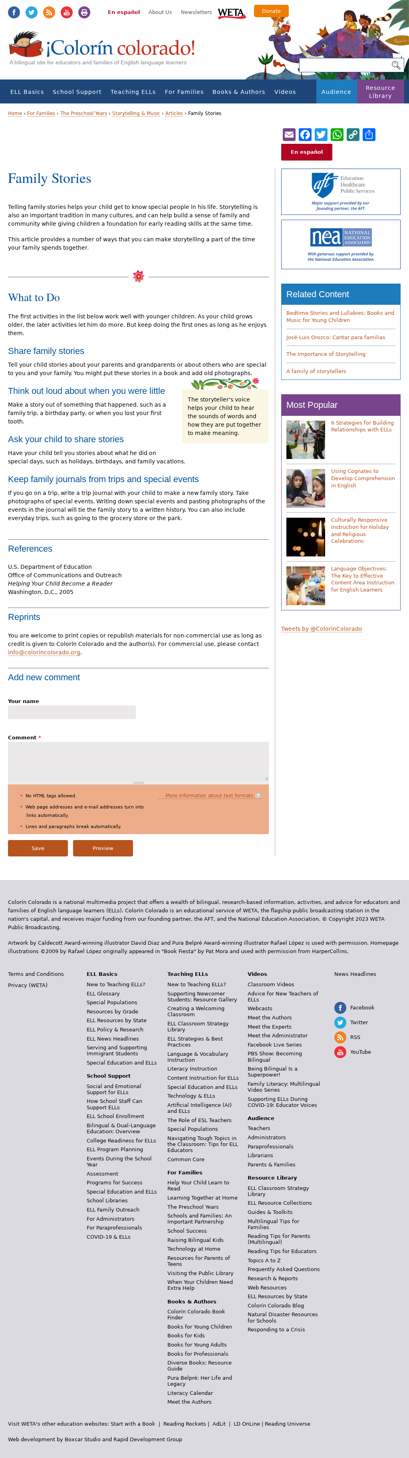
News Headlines (355, 974)
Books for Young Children (199, 1327)
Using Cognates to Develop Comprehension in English (363, 478)
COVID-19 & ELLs (109, 1237)
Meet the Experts (270, 1027)
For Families (184, 92)
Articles (174, 113)
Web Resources (267, 1288)
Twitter (32, 12)
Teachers (259, 1128)
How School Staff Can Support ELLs (114, 1104)
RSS (49, 12)
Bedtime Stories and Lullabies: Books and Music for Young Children (340, 316)
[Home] (106, 52)
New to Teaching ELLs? (116, 984)
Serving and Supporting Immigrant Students (117, 1051)
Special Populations (112, 1002)
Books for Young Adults (197, 1345)
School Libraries (107, 1201)
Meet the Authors (189, 1402)
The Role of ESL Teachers (199, 1120)
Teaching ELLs (133, 92)
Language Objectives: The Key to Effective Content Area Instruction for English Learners (362, 579)
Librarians (260, 1155)
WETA (232, 13)
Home (15, 113)
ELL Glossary (103, 994)
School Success (187, 1231)
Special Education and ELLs (122, 1063)
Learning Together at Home (202, 1198)
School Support (77, 92)
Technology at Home (193, 1249)
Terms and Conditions (36, 974)
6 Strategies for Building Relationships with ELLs (362, 426)
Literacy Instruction (192, 1069)
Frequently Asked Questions (284, 1269)
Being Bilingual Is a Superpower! (273, 1072)
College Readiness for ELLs (121, 1141)
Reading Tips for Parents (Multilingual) (279, 1239)
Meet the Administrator (278, 1036)
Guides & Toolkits (270, 1212)
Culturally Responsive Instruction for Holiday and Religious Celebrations (360, 530)
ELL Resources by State (117, 1020)
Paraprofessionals (271, 1147)
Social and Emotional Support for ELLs (114, 1089)
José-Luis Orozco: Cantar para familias (335, 337)
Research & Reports (273, 1278)
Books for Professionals (197, 1354)
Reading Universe (287, 1424)
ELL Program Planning (115, 1149)
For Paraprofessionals (114, 1228)
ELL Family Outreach (113, 1210)
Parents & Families (272, 1165)
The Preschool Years (83, 113)
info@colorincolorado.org (44, 652)
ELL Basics (27, 92)
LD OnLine (247, 1424)
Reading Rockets (184, 1424)
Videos (285, 92)
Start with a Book (133, 1424)
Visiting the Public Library (200, 1273)
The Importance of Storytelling (325, 354)
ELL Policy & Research (115, 1030)
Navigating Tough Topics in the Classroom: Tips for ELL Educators (202, 1144)
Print (84, 12)
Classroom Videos (271, 984)
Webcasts (260, 1008)
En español (124, 12)
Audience (336, 92)
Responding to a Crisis (276, 1330)
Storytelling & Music (136, 113)
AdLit (219, 1424)
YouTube (67, 12)
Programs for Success (115, 1183)
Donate (271, 11)
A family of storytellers (316, 371)
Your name (23, 701)
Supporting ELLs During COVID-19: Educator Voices (282, 1102)
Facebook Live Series (275, 1045)
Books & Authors (238, 92)
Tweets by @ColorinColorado (321, 629)
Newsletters (196, 12)
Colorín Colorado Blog (276, 1306)
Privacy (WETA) (28, 985)
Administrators (267, 1137)
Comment (24, 738)
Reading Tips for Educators (282, 1251)
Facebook (14, 12)
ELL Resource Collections (280, 1203)
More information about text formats (209, 796)
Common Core (185, 1159)
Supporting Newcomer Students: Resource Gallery (202, 997)
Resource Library (380, 92)
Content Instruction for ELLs (203, 1078)
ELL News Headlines (113, 1039)
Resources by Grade (112, 1012)
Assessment (102, 1174)
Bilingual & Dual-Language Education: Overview (121, 1128)
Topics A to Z (264, 1260)
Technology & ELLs (191, 1096)
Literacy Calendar (190, 1393)
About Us (160, 12)
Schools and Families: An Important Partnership (199, 1219)
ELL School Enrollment (115, 1116)
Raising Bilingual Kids (195, 1240)
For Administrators (111, 1219)
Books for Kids (186, 1336)
